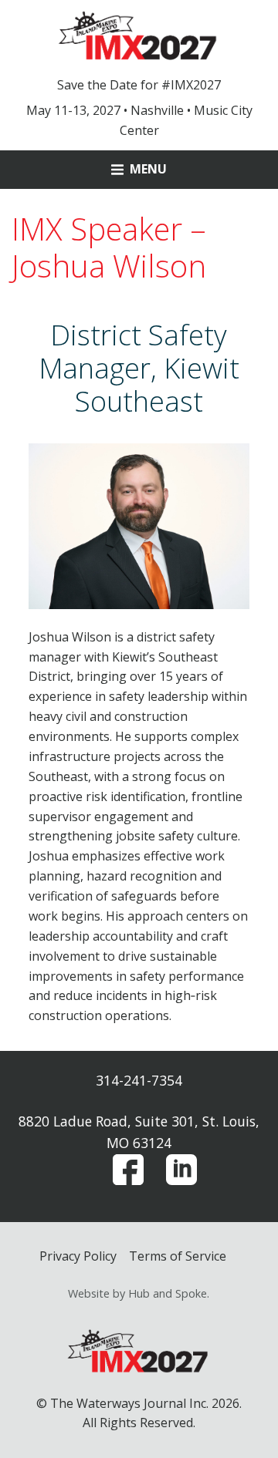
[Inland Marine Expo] (139, 34)
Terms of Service (177, 1256)
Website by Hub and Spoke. (138, 1293)
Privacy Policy (78, 1256)
